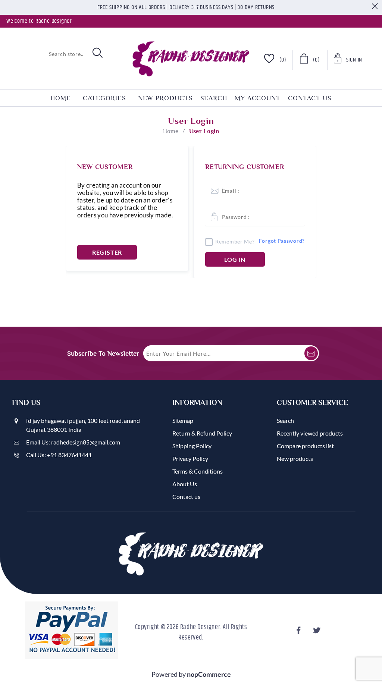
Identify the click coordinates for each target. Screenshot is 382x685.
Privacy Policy (190, 458)
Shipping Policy (192, 445)
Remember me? (234, 241)
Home (171, 131)
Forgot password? (282, 241)
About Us (184, 483)
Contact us (310, 98)
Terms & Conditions (197, 471)
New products (165, 98)
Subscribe (311, 353)
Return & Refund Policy (202, 433)
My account (258, 98)
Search (213, 98)
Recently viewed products (310, 433)
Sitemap (182, 420)
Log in (234, 259)
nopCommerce (209, 674)
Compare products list (305, 445)
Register (107, 252)
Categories (104, 98)
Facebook (299, 632)
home (60, 98)
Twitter (317, 632)
